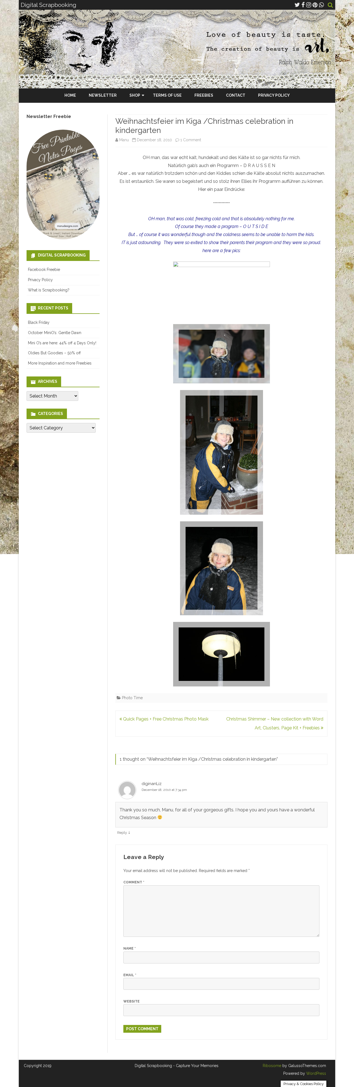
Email (129, 975)
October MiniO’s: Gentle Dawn (54, 332)
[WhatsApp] (321, 4)
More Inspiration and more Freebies (60, 363)
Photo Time (132, 698)
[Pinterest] (315, 4)
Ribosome (272, 1065)
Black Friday (39, 322)
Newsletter (103, 95)
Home (70, 95)
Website (131, 1001)
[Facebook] (303, 4)
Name (129, 948)
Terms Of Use (167, 95)
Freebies (203, 95)
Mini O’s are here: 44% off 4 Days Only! (62, 343)
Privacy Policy (274, 95)
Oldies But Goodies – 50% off (54, 353)
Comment (133, 882)
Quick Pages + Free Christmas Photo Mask (165, 719)
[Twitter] (297, 4)
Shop (134, 95)
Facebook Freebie (44, 269)
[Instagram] (308, 4)
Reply (122, 832)
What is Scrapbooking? (48, 290)
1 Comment (190, 140)
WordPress (315, 1073)
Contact (235, 95)
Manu (124, 140)
